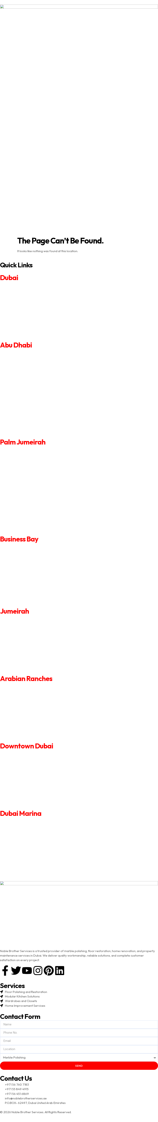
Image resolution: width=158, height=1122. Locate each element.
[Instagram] (38, 970)
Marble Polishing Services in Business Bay (28, 600)
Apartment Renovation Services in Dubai (27, 286)
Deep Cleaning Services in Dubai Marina (27, 857)
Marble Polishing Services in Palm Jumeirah (29, 530)
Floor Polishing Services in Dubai (22, 333)
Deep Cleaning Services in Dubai (22, 321)
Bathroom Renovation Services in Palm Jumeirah (33, 468)
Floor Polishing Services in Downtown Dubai (29, 801)
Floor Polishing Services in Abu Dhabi (25, 424)
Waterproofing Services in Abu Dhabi (25, 415)
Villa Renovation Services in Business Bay (27, 553)
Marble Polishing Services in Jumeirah (25, 672)
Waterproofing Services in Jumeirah (24, 660)
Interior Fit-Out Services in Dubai (22, 315)
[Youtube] (27, 970)
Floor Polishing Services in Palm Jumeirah (28, 521)
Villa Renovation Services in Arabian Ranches (30, 693)
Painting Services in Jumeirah (20, 643)
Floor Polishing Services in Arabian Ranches (29, 733)
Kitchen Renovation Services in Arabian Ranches (32, 704)
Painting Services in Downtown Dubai (25, 778)
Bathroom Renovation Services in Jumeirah (29, 631)
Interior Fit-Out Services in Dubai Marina (27, 851)
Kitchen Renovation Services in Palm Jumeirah (31, 477)
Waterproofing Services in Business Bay (27, 588)
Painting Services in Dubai (17, 309)
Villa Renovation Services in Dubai (23, 292)
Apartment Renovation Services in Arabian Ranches (35, 687)
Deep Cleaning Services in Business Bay (27, 582)
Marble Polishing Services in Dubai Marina (28, 874)
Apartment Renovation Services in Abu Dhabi (30, 354)
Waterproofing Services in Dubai (22, 327)
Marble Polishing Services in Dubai (23, 339)
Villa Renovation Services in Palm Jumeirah (29, 459)
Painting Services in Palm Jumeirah (23, 486)
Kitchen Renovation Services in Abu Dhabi (28, 380)
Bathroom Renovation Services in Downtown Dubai (34, 766)
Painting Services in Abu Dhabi (20, 389)
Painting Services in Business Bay (22, 571)
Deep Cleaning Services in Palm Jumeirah (28, 503)
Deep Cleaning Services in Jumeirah (24, 655)
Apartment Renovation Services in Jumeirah (30, 620)
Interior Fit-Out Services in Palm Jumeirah (28, 494)
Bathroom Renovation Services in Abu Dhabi (30, 371)
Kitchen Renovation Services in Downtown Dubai (33, 772)
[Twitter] (16, 970)
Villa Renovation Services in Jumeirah (25, 625)
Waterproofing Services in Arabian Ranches (29, 728)
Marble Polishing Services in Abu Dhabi (26, 433)
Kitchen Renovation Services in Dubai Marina (30, 839)
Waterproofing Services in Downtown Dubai (30, 795)
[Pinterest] (49, 970)
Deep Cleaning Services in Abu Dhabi (25, 406)
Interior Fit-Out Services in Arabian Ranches (29, 716)
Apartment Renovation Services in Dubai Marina (32, 822)
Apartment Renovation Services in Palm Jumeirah (33, 450)
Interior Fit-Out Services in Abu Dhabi (25, 397)
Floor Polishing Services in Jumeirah (24, 666)
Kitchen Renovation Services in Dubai (25, 304)
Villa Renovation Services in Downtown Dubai (30, 760)
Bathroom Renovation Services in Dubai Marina (32, 833)
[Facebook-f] (5, 970)
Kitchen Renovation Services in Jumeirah (27, 637)
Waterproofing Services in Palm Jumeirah (28, 512)
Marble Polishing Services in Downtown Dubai (31, 807)
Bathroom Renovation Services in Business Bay (32, 559)
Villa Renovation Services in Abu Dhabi (26, 362)
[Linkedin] (60, 970)
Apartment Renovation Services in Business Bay (32, 547)
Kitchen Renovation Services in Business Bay (30, 565)
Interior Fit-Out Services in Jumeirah (24, 649)
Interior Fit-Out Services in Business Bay (27, 577)
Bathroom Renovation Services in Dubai (27, 298)
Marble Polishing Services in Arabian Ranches (30, 739)
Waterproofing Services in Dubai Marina (27, 863)
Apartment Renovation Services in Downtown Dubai (35, 754)
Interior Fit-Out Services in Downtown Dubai (30, 783)
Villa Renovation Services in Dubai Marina (28, 828)
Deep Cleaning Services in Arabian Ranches (29, 722)
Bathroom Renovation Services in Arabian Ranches (34, 699)
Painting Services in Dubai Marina (22, 845)
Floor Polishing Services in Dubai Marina (27, 868)
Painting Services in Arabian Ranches (24, 710)
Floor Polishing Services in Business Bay (26, 594)
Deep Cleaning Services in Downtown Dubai (30, 789)
